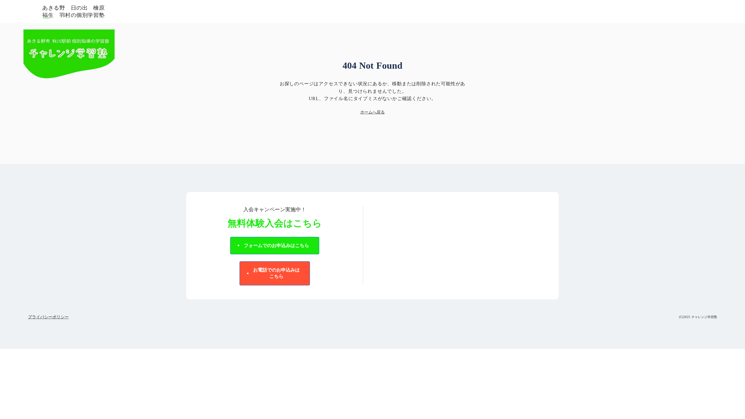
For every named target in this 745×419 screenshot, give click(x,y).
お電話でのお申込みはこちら (276, 273)
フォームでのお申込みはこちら (276, 245)
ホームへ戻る (372, 112)
